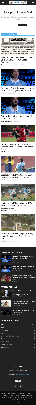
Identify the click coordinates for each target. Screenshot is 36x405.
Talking (17, 395)
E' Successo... (5, 330)
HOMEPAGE (23, 25)
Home (3, 393)
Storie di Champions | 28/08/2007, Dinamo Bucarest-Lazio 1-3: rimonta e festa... (18, 146)
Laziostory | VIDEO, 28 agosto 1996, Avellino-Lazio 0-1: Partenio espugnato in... (17, 205)
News (3, 324)
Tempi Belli (30, 393)
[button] (33, 2)
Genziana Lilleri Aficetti (8, 93)
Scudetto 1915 (21, 393)
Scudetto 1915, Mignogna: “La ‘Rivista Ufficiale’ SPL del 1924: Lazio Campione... (18, 59)
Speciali (13, 399)
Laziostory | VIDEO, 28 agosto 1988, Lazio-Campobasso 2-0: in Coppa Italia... (17, 236)
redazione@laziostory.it (21, 374)
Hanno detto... (5, 347)
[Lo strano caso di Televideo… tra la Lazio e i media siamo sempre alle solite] (6, 313)
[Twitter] (21, 386)
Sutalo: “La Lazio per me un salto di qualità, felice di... (16, 117)
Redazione (4, 210)
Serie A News (5, 342)
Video (2, 333)
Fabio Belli (4, 151)
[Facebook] (15, 386)
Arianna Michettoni (6, 121)
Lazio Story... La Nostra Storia (10, 336)
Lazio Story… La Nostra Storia (26, 397)
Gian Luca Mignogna (7, 65)
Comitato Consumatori (26, 395)
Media (14, 397)
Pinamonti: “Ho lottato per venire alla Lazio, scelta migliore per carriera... (17, 89)
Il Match (3, 327)
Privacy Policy (21, 399)
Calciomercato (5, 339)
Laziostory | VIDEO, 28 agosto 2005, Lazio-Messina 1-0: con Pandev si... (17, 176)
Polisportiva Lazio (6, 345)
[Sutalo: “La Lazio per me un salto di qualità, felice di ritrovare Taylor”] (18, 105)
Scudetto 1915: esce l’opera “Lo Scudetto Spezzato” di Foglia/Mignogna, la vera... (22, 293)
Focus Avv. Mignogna (7, 395)
